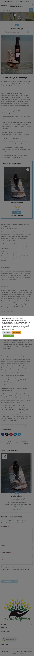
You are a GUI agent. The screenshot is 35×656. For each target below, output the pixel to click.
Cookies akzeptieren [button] (8, 335)
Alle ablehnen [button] (16, 332)
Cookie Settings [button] (7, 332)
